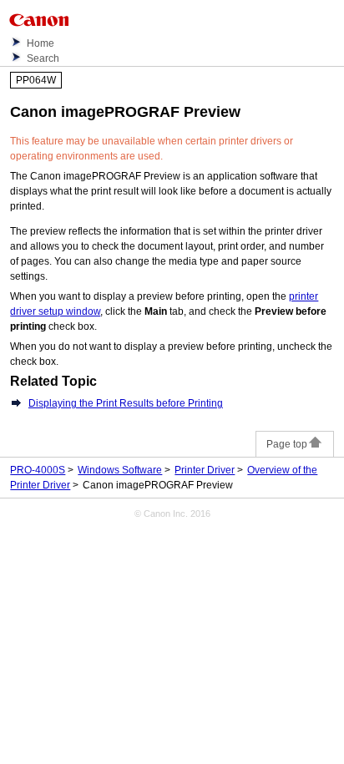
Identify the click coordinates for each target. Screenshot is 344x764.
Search (43, 58)
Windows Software (120, 470)
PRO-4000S (37, 470)
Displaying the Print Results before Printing (125, 403)
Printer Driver (205, 470)
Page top (286, 444)
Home (40, 43)
